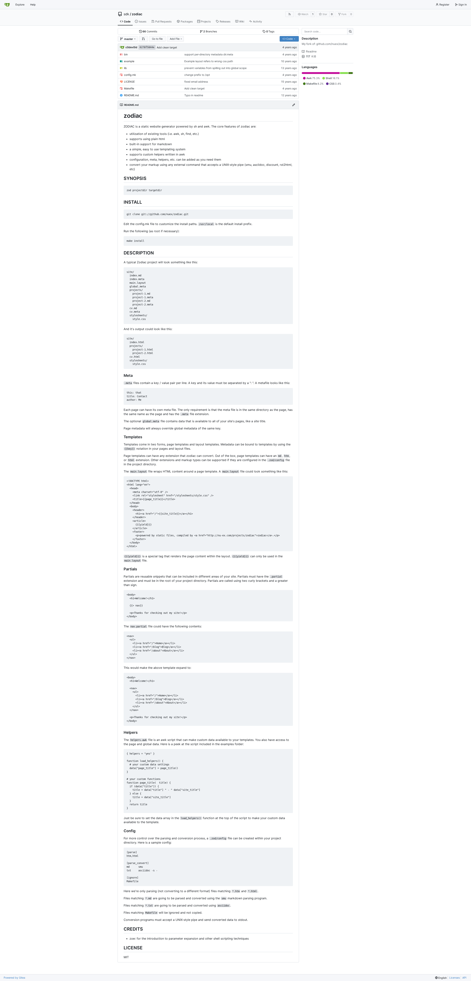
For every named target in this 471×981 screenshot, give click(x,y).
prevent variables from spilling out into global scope (215, 68)
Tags (270, 31)
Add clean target (167, 47)
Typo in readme (193, 95)
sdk (126, 14)
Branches (210, 31)
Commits (150, 31)
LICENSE (129, 81)
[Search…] (350, 31)
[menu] (441, 977)
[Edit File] (294, 105)
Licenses (454, 977)
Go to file (157, 38)
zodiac (137, 14)
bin (126, 54)
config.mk (130, 74)
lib (125, 68)
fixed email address (196, 81)
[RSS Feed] (289, 14)
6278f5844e (147, 47)
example (129, 61)
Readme (311, 51)
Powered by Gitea (14, 977)
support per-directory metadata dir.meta (208, 54)
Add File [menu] (175, 38)
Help (33, 4)
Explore (19, 4)
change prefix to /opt (197, 74)
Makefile (129, 88)
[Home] (7, 4)
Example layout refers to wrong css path (208, 61)
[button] (143, 39)
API (464, 977)
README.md (131, 95)
